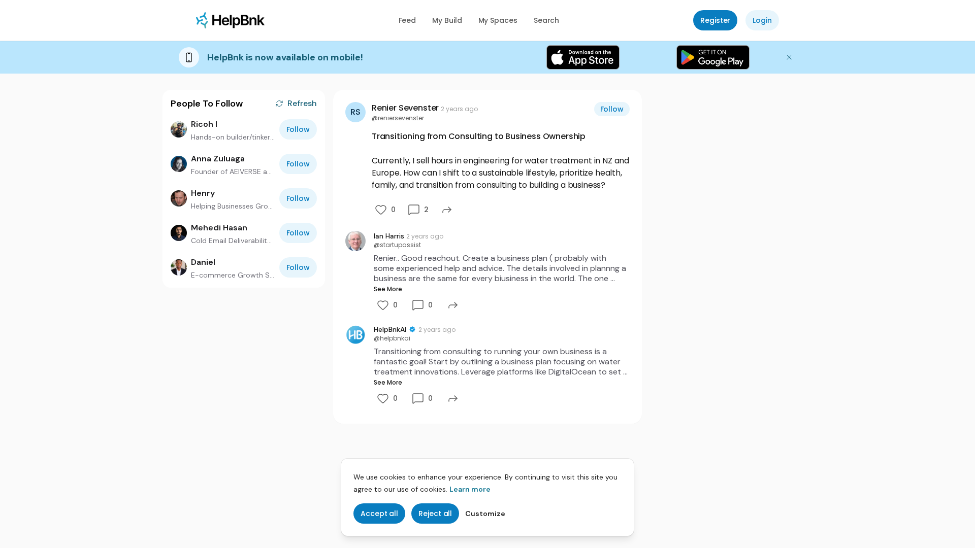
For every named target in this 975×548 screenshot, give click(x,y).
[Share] (447, 209)
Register (715, 20)
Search (547, 20)
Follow (298, 129)
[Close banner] (789, 57)
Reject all (435, 513)
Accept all (379, 513)
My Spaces (497, 20)
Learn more (470, 489)
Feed (407, 20)
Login (762, 20)
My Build (447, 20)
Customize (485, 513)
